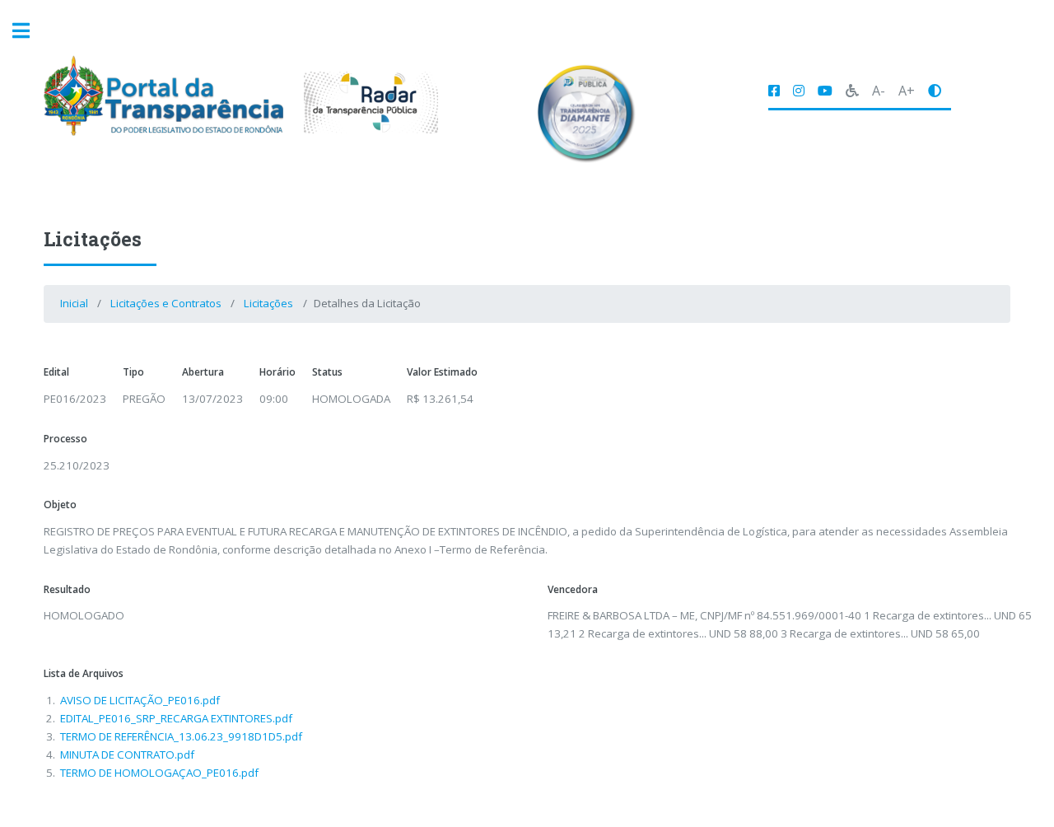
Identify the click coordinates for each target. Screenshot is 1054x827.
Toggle (29, 31)
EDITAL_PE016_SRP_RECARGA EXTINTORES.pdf (176, 718)
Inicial (74, 303)
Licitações (268, 303)
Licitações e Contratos (166, 303)
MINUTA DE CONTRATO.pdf (127, 754)
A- (878, 91)
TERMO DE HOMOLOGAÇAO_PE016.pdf (159, 772)
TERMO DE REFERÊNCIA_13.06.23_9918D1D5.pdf (181, 736)
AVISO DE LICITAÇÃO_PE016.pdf (140, 700)
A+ (906, 91)
